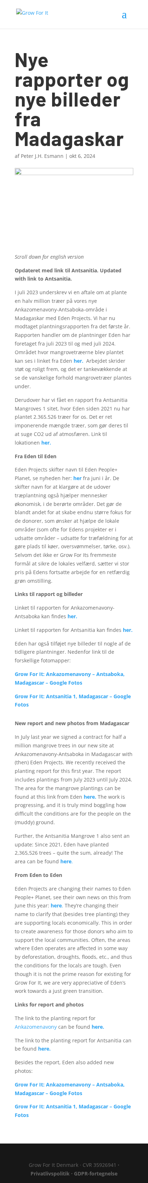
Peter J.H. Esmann (42, 155)
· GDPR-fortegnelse (94, 1173)
